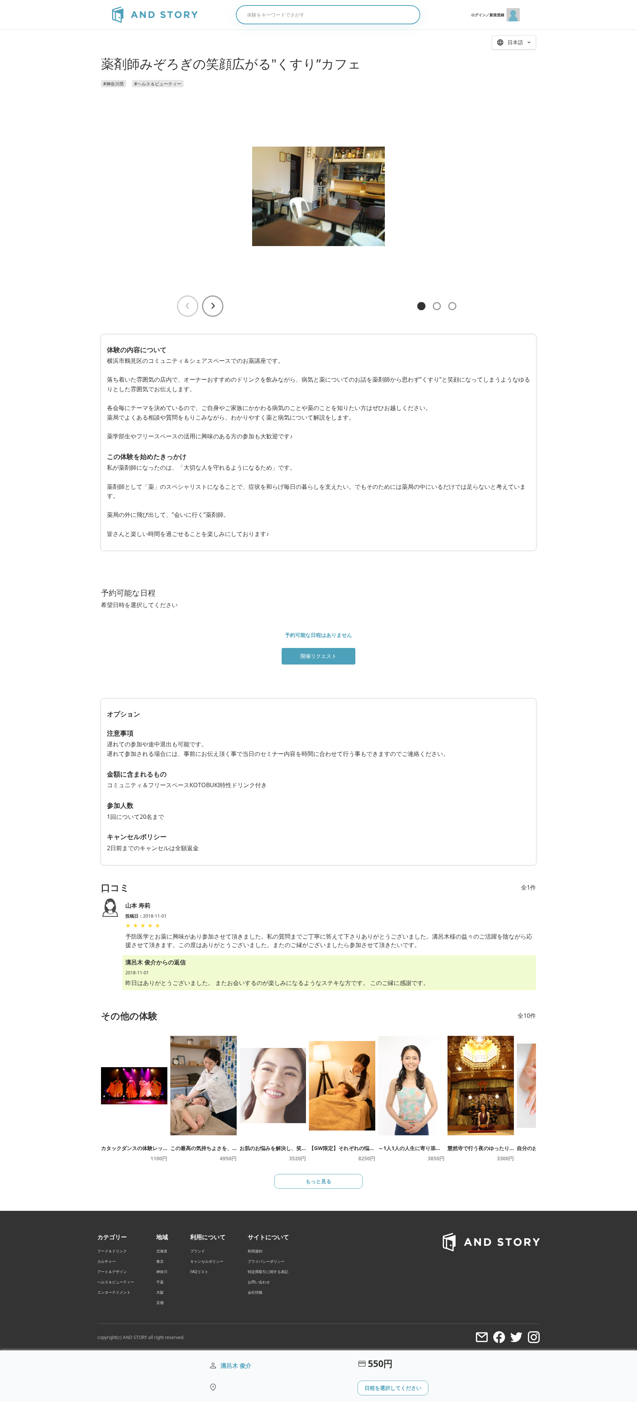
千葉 (160, 1281)
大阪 (160, 1292)
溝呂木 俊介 (235, 1365)
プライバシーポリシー (266, 1261)
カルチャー (106, 1261)
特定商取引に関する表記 (268, 1271)
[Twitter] (516, 1337)
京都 (160, 1302)
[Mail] (482, 1337)
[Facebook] (499, 1337)
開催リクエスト (318, 655)
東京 (160, 1261)
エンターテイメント (113, 1292)
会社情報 (255, 1292)
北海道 (161, 1251)
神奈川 (161, 1271)
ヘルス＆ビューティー (115, 1281)
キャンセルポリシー (206, 1261)
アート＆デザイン (112, 1271)
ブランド (197, 1251)
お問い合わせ (259, 1281)
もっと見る (318, 1181)
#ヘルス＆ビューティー (157, 84)
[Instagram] (534, 1337)
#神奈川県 (113, 84)
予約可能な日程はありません (318, 634)
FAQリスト (199, 1271)
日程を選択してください (393, 1387)
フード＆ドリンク (112, 1251)
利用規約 (255, 1251)
